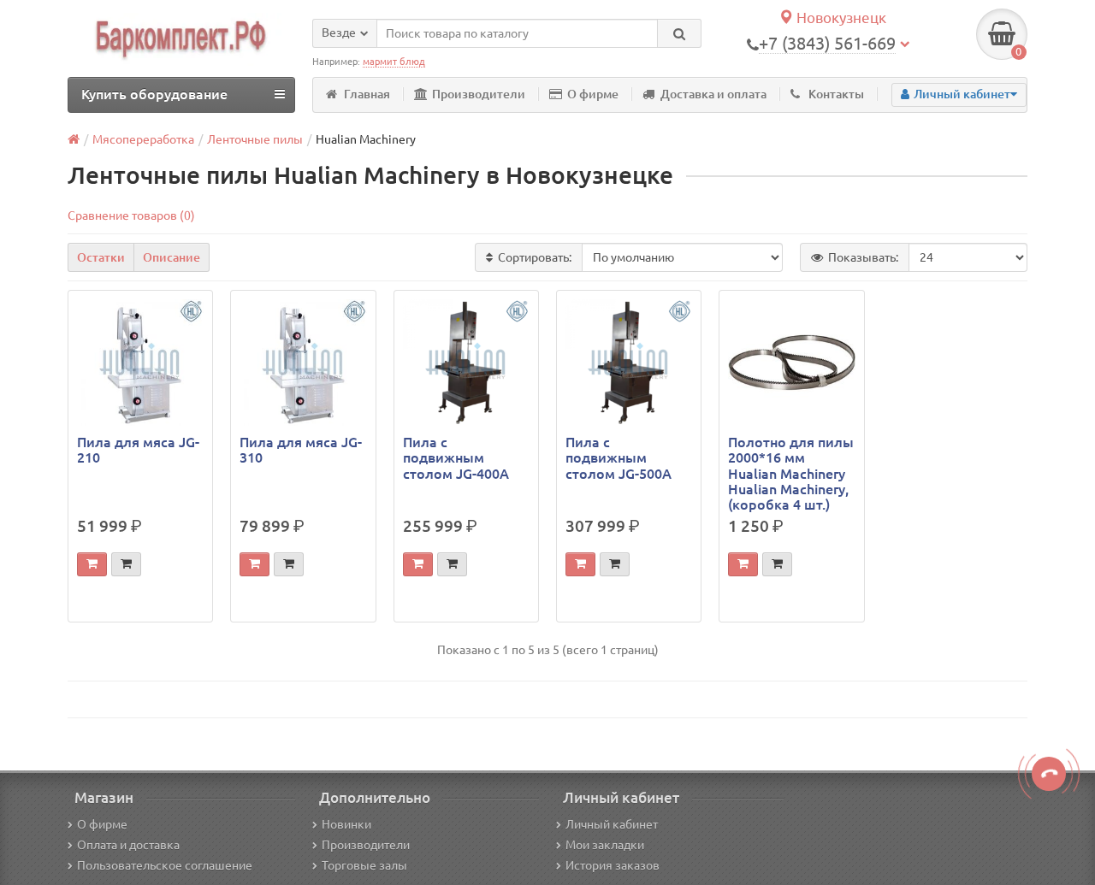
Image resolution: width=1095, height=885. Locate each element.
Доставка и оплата (713, 94)
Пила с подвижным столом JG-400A (456, 457)
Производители (478, 94)
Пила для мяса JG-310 (301, 449)
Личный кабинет (611, 824)
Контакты (836, 94)
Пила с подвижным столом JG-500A (618, 457)
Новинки (346, 824)
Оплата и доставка (128, 845)
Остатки (101, 257)
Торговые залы (364, 865)
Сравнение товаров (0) (131, 215)
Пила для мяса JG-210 (138, 449)
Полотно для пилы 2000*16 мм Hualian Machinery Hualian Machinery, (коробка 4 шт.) (791, 473)
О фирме (593, 94)
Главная (367, 94)
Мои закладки (604, 845)
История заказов (612, 865)
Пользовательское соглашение (164, 865)
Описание (171, 257)
